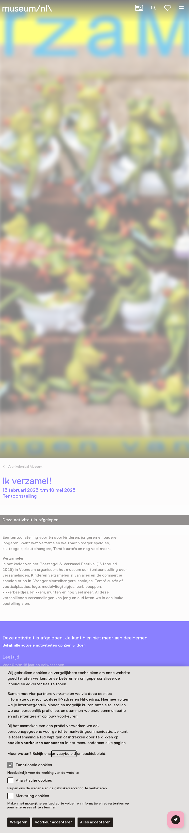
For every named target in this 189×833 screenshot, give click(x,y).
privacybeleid (64, 753)
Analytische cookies (34, 780)
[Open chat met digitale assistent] (175, 819)
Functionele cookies (34, 765)
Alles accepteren (95, 822)
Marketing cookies (32, 796)
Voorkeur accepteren (54, 822)
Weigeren (18, 822)
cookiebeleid (93, 753)
